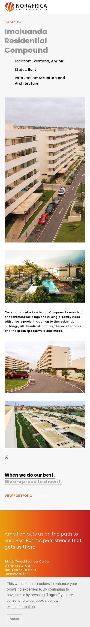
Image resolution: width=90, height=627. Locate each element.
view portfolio (18, 495)
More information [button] (21, 607)
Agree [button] (14, 619)
